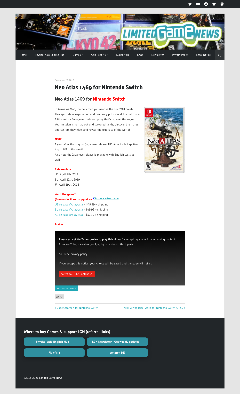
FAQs (140, 54)
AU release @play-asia (69, 215)
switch (59, 296)
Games (77, 54)
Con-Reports (98, 54)
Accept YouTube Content (75, 274)
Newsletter (157, 54)
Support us (122, 54)
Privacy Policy (180, 54)
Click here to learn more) (106, 198)
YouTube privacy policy (73, 254)
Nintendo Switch (66, 288)
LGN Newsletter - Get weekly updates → (117, 341)
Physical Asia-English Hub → (54, 341)
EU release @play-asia (69, 209)
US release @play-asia (69, 204)
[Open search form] (219, 55)
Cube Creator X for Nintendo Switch (77, 307)
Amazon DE (117, 352)
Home (23, 54)
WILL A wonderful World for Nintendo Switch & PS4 (153, 307)
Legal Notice (203, 54)
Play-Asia (54, 352)
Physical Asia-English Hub (49, 54)
